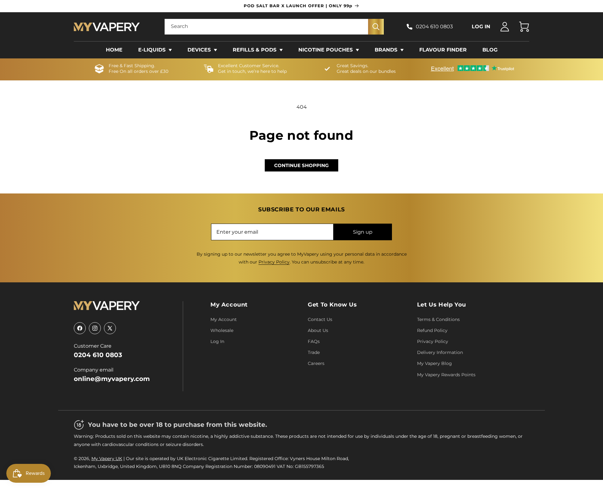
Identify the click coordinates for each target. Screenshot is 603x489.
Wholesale (221, 330)
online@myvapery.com (112, 379)
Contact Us (320, 319)
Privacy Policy (274, 262)
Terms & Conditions (438, 319)
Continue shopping (301, 165)
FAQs (314, 341)
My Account (229, 304)
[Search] (376, 27)
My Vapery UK (106, 458)
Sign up (362, 232)
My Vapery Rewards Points (446, 375)
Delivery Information (440, 352)
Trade (314, 352)
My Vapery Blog (434, 363)
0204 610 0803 (434, 27)
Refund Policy (432, 330)
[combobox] (274, 27)
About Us (318, 330)
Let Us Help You (441, 304)
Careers (316, 363)
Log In (217, 341)
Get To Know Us (332, 304)
